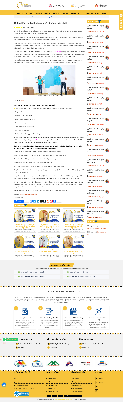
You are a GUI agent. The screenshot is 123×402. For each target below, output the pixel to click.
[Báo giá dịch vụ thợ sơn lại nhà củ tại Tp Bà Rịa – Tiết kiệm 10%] (49, 215)
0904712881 (92, 104)
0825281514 (92, 83)
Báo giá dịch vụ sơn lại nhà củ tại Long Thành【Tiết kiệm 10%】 (49, 251)
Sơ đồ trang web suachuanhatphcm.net (73, 395)
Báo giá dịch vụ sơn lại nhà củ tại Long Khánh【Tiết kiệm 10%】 (74, 251)
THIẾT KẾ (73, 13)
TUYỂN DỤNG (89, 13)
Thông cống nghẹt (77, 382)
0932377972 (92, 63)
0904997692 (92, 145)
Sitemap (54, 395)
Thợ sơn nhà (57, 51)
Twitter (101, 378)
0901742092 (92, 124)
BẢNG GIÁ (38, 13)
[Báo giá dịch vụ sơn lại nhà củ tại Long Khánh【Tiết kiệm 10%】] (73, 241)
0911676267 (21, 347)
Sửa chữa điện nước (77, 391)
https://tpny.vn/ (91, 228)
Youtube (101, 382)
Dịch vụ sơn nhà (52, 382)
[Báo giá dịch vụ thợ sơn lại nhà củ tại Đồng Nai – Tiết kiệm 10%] (73, 215)
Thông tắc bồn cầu (77, 385)
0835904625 (92, 114)
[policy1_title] (50, 6)
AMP (49, 395)
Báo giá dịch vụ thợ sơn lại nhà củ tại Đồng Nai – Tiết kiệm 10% (73, 226)
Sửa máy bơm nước (77, 388)
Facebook (101, 387)
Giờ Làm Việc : (59, 5)
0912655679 (92, 42)
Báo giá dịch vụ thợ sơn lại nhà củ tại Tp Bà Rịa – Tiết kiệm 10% (49, 226)
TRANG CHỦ (19, 13)
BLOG (97, 13)
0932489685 (92, 176)
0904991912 (85, 347)
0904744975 (92, 73)
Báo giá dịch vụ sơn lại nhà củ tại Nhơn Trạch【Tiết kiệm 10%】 (25, 251)
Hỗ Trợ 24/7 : (103, 5)
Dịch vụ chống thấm (53, 391)
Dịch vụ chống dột (52, 388)
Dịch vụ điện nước (52, 385)
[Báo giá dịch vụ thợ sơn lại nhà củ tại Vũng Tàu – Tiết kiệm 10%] (24, 215)
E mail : (82, 5)
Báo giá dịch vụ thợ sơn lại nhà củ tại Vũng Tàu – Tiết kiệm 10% (24, 226)
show (22, 100)
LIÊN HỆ (103, 13)
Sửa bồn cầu (75, 378)
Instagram (102, 391)
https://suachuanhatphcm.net (28, 194)
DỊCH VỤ (46, 13)
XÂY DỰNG (65, 13)
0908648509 (92, 93)
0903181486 (92, 197)
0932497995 (92, 155)
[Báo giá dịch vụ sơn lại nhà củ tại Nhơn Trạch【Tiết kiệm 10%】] (24, 241)
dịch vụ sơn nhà (41, 140)
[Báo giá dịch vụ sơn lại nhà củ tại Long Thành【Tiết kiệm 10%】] (49, 241)
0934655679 (92, 217)
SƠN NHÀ (25, 17)
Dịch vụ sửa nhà (52, 378)
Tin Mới (60, 395)
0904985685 (92, 32)
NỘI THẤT (55, 13)
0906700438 (92, 52)
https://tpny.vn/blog (101, 228)
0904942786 (92, 135)
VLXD (80, 13)
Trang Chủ (18, 17)
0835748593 (92, 186)
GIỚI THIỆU (29, 13)
